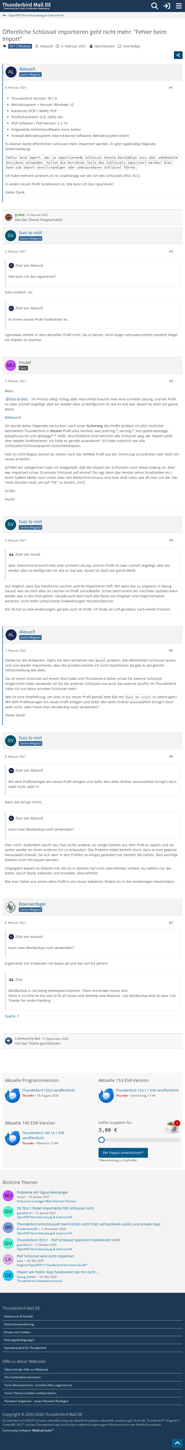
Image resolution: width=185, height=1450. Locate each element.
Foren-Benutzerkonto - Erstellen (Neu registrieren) (38, 1385)
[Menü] (179, 6)
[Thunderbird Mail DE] (26, 6)
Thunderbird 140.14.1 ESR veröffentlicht (43, 1135)
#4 (171, 540)
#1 (171, 87)
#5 (171, 650)
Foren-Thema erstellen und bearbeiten (30, 1393)
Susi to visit (18, 399)
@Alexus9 (12, 417)
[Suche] (154, 6)
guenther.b (24, 1213)
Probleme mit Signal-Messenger (42, 1192)
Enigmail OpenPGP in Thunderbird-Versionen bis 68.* (52, 1265)
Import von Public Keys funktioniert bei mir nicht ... (58, 1272)
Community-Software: (28, 1430)
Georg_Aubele (26, 1277)
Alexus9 (46, 46)
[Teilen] (178, 55)
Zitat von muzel (27, 554)
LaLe (20, 1261)
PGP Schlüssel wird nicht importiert (45, 1256)
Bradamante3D (27, 1229)
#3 (171, 381)
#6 (171, 756)
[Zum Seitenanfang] (177, 1443)
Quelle (10, 1016)
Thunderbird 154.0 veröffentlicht (48, 1090)
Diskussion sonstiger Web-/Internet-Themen (46, 1201)
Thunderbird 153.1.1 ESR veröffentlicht (147, 1090)
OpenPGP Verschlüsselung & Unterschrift (44, 1217)
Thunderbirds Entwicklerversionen (40, 1281)
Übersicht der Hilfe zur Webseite (26, 1369)
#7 (171, 922)
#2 (171, 251)
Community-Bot (27, 1038)
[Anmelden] (167, 6)
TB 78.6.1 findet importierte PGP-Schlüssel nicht (55, 1208)
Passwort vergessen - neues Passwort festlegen (36, 1401)
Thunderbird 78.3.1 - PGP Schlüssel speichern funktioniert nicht (68, 1240)
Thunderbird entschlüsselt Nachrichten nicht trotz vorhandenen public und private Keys (88, 1224)
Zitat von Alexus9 (29, 265)
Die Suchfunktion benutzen (22, 1377)
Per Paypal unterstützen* (123, 1152)
